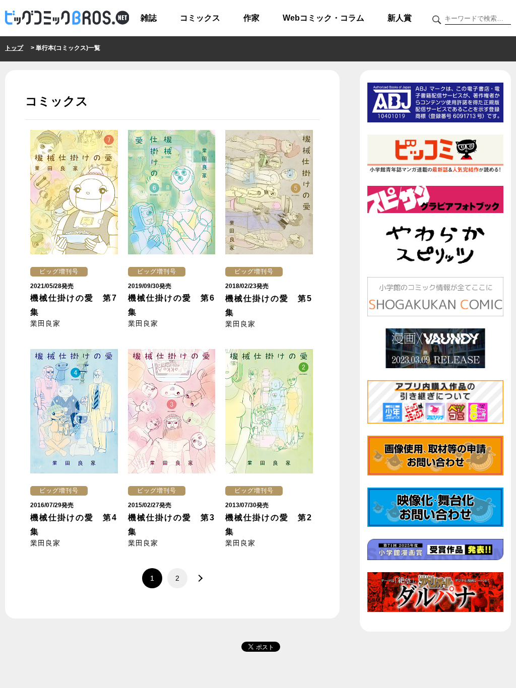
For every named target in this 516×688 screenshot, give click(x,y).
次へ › (197, 578)
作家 (251, 18)
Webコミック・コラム (323, 18)
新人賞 (400, 18)
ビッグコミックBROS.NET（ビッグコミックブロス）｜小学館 (67, 18)
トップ (14, 47)
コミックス (200, 18)
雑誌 (149, 18)
